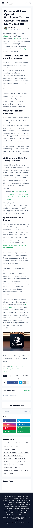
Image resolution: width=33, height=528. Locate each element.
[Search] (30, 3)
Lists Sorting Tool (23, 506)
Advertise (25, 496)
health (14, 461)
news (5, 378)
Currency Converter (9, 511)
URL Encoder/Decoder (23, 504)
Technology (16, 378)
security (17, 467)
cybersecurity (8, 458)
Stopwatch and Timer (23, 511)
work (5, 473)
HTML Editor (26, 500)
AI (8, 375)
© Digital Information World (13, 496)
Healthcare (19, 443)
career (21, 452)
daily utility (22, 49)
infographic (21, 461)
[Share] (27, 28)
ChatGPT (6, 36)
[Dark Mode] (26, 3)
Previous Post (7, 411)
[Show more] (27, 382)
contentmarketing (16, 455)
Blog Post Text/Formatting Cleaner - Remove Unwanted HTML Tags (16, 518)
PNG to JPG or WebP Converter (16, 515)
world (11, 473)
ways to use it (17, 38)
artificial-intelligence (16, 375)
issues (6, 464)
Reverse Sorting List (11, 506)
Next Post (27, 411)
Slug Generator (9, 502)
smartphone (8, 470)
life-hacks (13, 464)
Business (11, 443)
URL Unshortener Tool (16, 521)
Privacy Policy (17, 498)
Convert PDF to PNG (12, 513)
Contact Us (6, 500)
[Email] (24, 382)
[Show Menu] (2, 3)
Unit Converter (24, 508)
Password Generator (22, 502)
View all (26, 390)
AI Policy (25, 498)
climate (6, 455)
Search (6, 446)
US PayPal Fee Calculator (11, 508)
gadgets (6, 461)
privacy (21, 464)
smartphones (18, 470)
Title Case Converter (9, 504)
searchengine (8, 467)
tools (22, 378)
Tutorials (6, 449)
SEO (26, 443)
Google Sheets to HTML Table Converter (16, 523)
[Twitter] (20, 382)
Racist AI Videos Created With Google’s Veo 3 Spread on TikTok (16, 368)
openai (10, 378)
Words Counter (16, 500)
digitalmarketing (20, 458)
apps (13, 449)
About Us (8, 498)
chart (26, 452)
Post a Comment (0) (16, 405)
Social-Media (15, 446)
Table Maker (23, 513)
